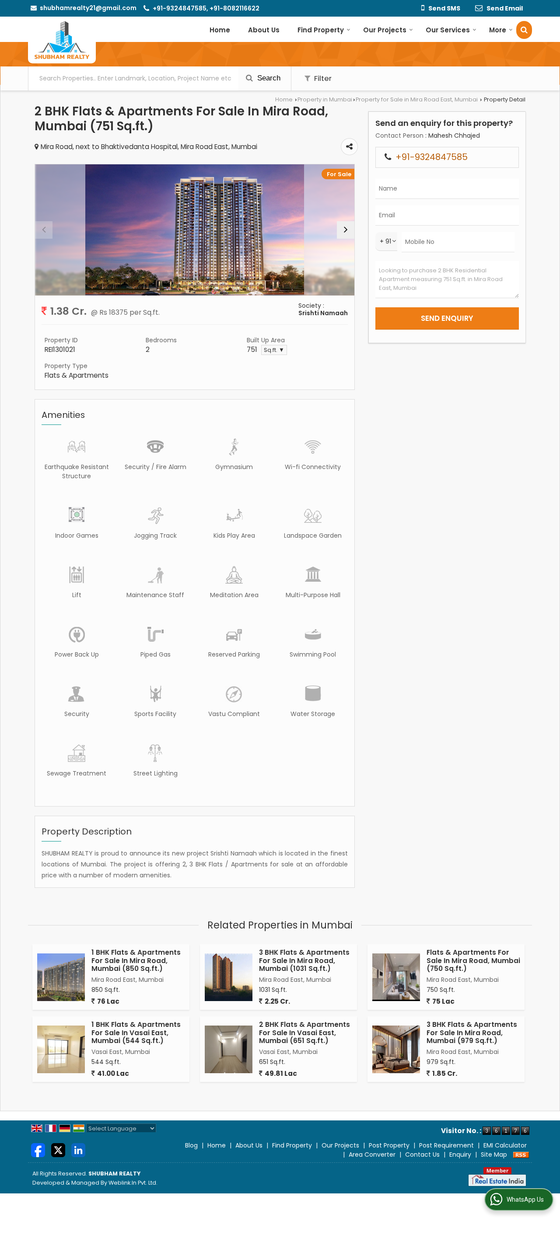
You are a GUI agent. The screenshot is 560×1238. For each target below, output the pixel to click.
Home (220, 30)
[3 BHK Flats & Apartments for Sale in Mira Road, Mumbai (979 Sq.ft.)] (396, 1049)
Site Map (494, 1154)
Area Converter (372, 1154)
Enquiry (460, 1154)
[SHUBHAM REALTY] (62, 40)
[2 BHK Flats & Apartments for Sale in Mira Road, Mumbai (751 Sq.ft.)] (194, 230)
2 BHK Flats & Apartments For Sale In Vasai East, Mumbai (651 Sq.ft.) (304, 1032)
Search (267, 78)
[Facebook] (38, 1149)
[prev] (43, 230)
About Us (264, 30)
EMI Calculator (505, 1145)
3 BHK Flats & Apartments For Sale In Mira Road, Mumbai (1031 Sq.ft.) (304, 960)
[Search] (524, 30)
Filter (322, 78)
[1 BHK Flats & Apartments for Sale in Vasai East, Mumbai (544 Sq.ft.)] (61, 1049)
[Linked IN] (78, 1149)
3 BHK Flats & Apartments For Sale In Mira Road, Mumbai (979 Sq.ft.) (472, 1032)
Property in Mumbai (325, 99)
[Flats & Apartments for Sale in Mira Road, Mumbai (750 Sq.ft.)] (396, 977)
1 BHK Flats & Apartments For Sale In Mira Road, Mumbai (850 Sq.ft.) (136, 960)
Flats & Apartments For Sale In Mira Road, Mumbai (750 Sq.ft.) (473, 960)
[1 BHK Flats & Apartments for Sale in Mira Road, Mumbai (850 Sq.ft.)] (61, 977)
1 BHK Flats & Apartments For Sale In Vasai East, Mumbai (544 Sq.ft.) (136, 1032)
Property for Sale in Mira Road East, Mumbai (417, 99)
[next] (345, 230)
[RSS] (521, 1154)
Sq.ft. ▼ (274, 350)
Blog (191, 1145)
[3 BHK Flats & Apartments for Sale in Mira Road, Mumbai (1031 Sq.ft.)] (228, 977)
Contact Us (422, 1154)
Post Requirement (446, 1145)
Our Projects (384, 30)
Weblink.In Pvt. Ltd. (133, 1182)
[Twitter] (58, 1149)
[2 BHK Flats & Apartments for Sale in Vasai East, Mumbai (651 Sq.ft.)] (228, 1049)
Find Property (321, 30)
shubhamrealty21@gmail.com (88, 7)
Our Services (448, 30)
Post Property (389, 1145)
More (497, 30)
